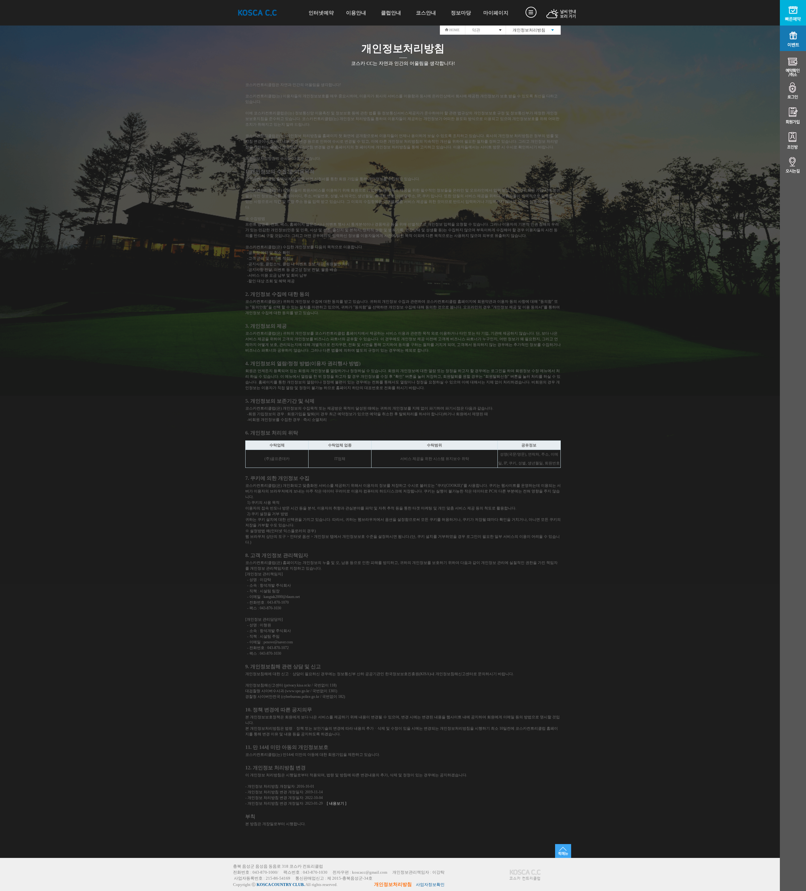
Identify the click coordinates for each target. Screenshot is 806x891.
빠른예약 (793, 13)
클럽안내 (391, 12)
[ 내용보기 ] (336, 803)
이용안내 (356, 12)
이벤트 (793, 38)
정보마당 (461, 12)
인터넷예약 (321, 12)
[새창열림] (554, 13)
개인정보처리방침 (393, 884)
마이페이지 (495, 12)
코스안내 (426, 12)
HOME (454, 30)
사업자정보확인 (430, 884)
